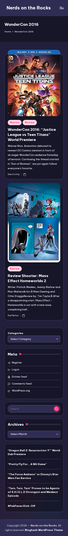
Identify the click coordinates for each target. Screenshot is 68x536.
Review (29, 122)
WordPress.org (21, 390)
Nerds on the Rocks (28, 8)
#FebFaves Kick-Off (21, 506)
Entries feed (19, 376)
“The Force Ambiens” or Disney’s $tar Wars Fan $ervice (33, 476)
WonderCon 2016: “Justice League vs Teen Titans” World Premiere (32, 134)
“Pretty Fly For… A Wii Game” (27, 464)
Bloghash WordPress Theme (44, 530)
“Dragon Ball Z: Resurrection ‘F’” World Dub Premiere (34, 452)
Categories (15, 333)
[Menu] (61, 8)
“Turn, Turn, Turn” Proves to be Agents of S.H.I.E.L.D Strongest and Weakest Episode (34, 492)
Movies (14, 122)
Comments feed (22, 383)
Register (17, 362)
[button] (56, 408)
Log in (15, 369)
